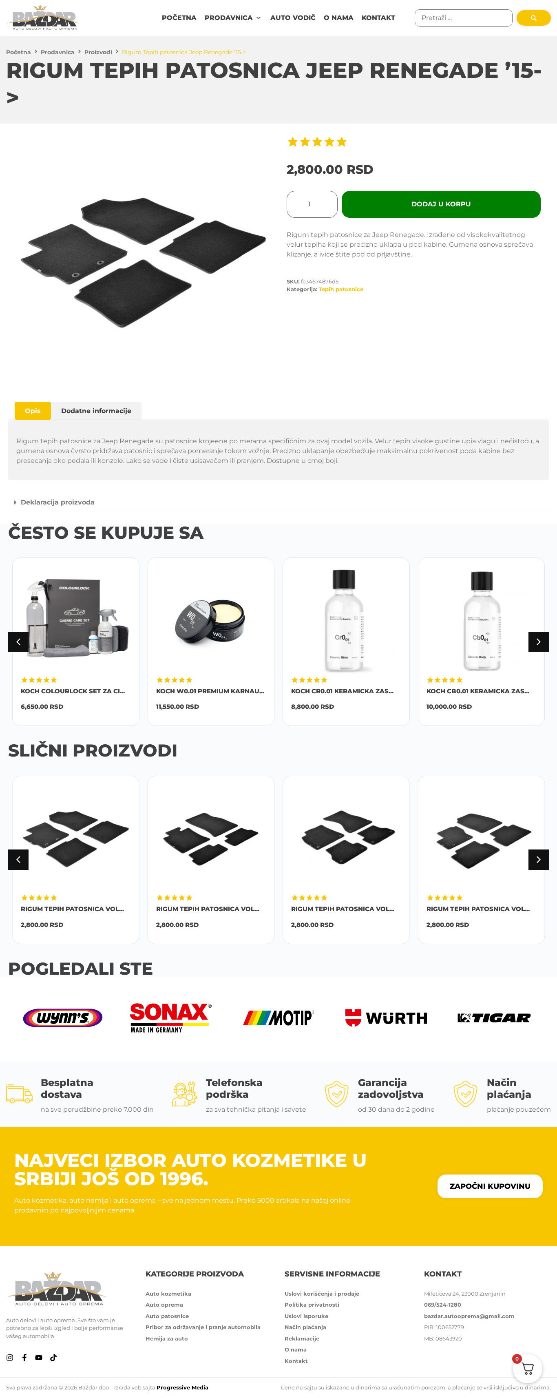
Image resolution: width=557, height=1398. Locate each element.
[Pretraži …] (464, 18)
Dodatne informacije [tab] (96, 411)
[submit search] (534, 18)
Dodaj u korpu (441, 204)
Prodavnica (58, 52)
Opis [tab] (33, 411)
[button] (233, 18)
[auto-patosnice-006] (143, 263)
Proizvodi (98, 52)
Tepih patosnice (341, 289)
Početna (18, 52)
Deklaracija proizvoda (58, 502)
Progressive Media (182, 1387)
